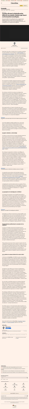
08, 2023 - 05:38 (15, 46)
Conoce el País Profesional (14, 393)
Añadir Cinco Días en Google (24, 48)
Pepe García (15, 45)
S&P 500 (7, 0)
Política (9, 10)
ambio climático (20, 52)
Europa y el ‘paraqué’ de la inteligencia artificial (10, 210)
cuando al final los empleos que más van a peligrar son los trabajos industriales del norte (14, 147)
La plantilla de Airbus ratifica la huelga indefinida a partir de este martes (12, 367)
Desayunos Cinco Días (12, 334)
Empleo (4, 10)
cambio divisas (14, 387)
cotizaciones (5, 390)
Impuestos (7, 10)
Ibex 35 (2, 0)
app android (23, 390)
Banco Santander (23, 334)
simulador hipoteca (14, 384)
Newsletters (14, 402)
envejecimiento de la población (8, 53)
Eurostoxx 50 (18, 0)
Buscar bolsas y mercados (4, 375)
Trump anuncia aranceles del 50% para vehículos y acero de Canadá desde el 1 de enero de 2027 (15, 372)
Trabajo (8, 334)
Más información (4, 338)
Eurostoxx (4, 379)
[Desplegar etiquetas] (26, 334)
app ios (14, 390)
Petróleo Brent (12, 0)
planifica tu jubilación (5, 387)
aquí (17, 338)
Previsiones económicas (18, 334)
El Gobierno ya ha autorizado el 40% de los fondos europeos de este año (14, 118)
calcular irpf (5, 384)
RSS (12, 402)
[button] (14, 33)
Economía (3, 8)
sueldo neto (23, 384)
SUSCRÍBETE (21, 5)
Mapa (11, 402)
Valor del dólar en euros (25, 0)
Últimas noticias (12, 10)
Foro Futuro (3, 12)
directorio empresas (23, 387)
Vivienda (2, 10)
